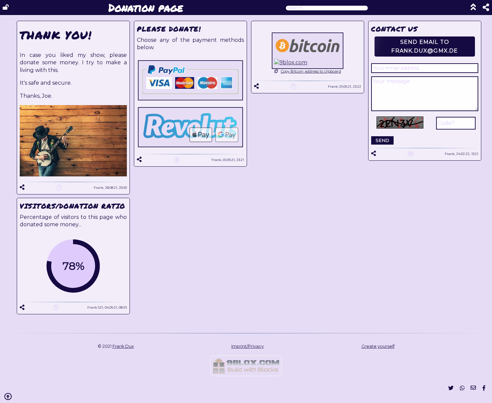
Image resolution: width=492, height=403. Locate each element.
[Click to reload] (400, 122)
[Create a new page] (246, 374)
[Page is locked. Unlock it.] (6, 7)
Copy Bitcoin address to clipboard (311, 71)
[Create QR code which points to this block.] (22, 187)
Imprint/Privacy (247, 346)
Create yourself (378, 346)
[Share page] (482, 8)
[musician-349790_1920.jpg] (73, 174)
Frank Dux (123, 346)
